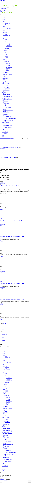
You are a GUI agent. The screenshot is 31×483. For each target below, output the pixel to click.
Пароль (1, 476)
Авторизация (3, 340)
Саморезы (5, 138)
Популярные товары (4, 334)
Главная (1, 138)
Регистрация (3, 341)
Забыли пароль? (2, 479)
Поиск (8, 7)
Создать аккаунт (6, 480)
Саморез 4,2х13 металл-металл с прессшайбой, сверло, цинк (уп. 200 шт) (12, 236)
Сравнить (1, 182)
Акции (3, 333)
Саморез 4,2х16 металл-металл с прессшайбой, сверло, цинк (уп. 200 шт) (9, 147)
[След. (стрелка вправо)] (1, 482)
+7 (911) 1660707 (2, 0)
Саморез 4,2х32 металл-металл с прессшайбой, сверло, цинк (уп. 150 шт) (12, 299)
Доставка (3, 337)
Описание (3, 186)
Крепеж (3, 138)
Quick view (1, 225)
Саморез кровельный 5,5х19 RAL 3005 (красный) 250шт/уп (8, 157)
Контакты (3, 329)
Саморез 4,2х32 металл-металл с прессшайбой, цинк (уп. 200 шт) (11, 220)
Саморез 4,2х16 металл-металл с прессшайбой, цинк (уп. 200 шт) (11, 267)
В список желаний (2, 183)
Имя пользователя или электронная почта (6, 475)
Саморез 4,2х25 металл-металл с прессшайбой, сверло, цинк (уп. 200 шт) (12, 283)
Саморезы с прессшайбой (10, 138)
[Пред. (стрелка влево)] (0, 482)
